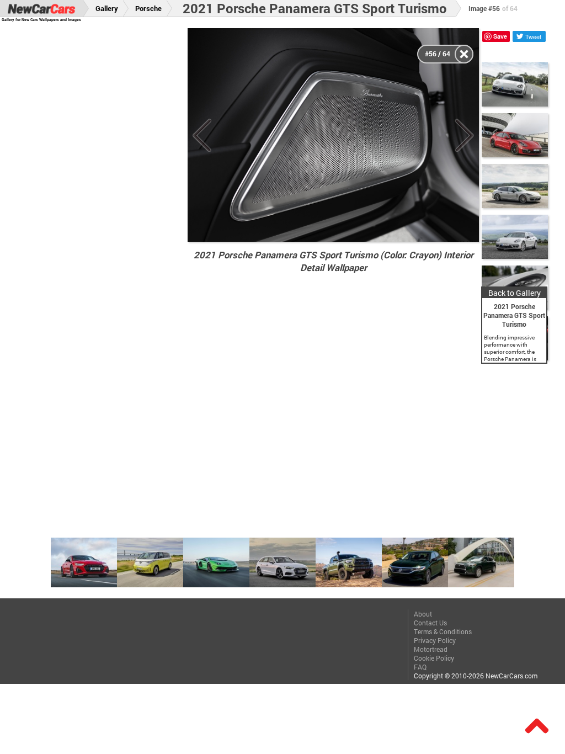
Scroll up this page (536, 725)
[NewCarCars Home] (41, 8)
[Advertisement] (100, 193)
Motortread (430, 649)
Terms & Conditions (443, 631)
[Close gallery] (464, 54)
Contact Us (430, 622)
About (423, 613)
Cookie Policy (434, 658)
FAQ (420, 666)
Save (500, 36)
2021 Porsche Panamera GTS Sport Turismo (315, 8)
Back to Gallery (514, 293)
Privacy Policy (435, 640)
